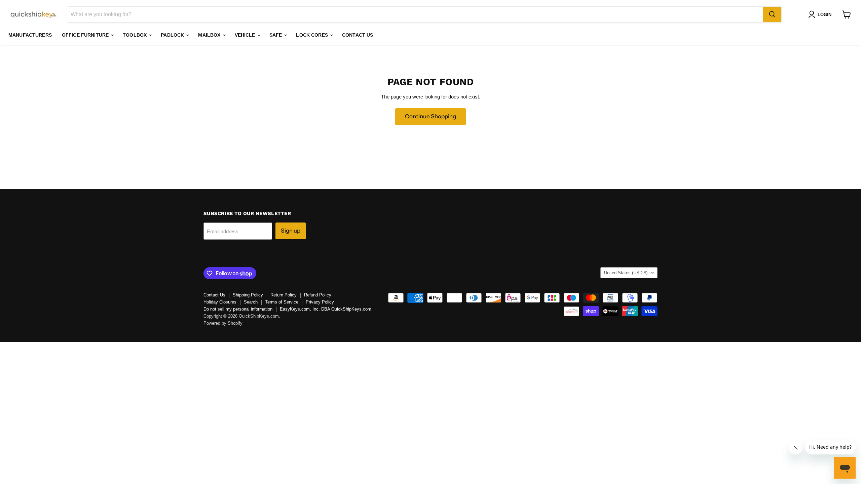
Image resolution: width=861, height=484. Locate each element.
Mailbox (210, 35)
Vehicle (246, 35)
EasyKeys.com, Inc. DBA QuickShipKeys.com (325, 309)
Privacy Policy (320, 302)
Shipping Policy (248, 294)
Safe (276, 35)
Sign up (290, 230)
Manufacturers (30, 35)
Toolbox (135, 35)
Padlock (173, 35)
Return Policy (283, 294)
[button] (821, 14)
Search (251, 302)
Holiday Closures (219, 302)
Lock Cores (312, 35)
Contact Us (357, 35)
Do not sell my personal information (237, 309)
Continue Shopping (430, 116)
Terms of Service (281, 302)
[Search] (772, 14)
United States (625, 272)
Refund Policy (317, 294)
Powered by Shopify (222, 323)
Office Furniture (86, 35)
